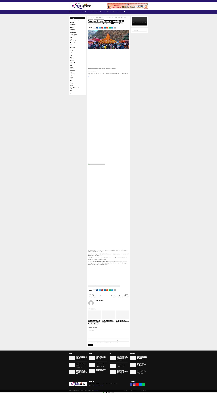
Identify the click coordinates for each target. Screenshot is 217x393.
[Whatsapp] (143, 384)
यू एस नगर (71, 77)
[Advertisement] (108, 59)
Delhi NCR (72, 27)
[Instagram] (134, 384)
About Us (130, 390)
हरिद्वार (71, 92)
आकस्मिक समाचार (86, 11)
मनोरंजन (71, 75)
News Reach (96, 390)
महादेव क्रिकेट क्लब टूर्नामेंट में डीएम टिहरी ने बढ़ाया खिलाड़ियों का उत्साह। (122, 364)
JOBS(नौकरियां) (72, 30)
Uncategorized (73, 40)
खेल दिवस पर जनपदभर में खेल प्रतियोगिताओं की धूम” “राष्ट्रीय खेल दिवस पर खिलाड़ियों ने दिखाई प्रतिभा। (122, 371)
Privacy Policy (126, 390)
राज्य (72, 11)
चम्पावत (71, 57)
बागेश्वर (71, 72)
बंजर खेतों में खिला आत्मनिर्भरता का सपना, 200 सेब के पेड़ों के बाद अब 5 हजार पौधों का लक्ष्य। (101, 364)
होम (69, 11)
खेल (91, 11)
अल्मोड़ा (71, 45)
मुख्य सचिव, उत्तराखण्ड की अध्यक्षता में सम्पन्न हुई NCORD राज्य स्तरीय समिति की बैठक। (122, 321)
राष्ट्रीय (105, 11)
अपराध (77, 11)
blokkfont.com (72, 24)
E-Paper (120, 11)
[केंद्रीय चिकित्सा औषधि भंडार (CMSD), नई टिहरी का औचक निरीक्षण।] (92, 371)
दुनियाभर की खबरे (72, 62)
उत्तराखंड (71, 52)
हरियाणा (71, 93)
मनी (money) (72, 73)
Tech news (72, 39)
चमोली (71, 55)
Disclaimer (138, 390)
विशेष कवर (108, 11)
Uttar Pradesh (72, 42)
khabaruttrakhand (92, 24)
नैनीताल (71, 65)
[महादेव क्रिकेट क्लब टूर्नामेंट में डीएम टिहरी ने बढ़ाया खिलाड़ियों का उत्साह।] (113, 366)
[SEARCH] (146, 30)
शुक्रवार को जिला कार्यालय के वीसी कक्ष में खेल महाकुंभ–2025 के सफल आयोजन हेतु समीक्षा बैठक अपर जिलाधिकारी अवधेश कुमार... (122, 358)
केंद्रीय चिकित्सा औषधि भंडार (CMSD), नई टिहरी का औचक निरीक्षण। (101, 370)
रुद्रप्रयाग (71, 82)
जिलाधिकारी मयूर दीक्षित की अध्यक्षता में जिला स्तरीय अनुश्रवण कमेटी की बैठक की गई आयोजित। (108, 321)
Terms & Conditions (144, 390)
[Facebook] (131, 384)
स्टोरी (113, 11)
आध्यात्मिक (80, 11)
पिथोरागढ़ (71, 67)
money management (74, 34)
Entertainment (72, 29)
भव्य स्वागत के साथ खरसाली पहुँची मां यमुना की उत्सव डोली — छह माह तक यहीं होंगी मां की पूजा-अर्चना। (81, 357)
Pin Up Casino (72, 35)
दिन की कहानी (95, 11)
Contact (134, 390)
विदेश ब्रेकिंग (72, 83)
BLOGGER (72, 22)
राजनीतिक (100, 11)
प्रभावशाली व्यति (72, 70)
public (71, 37)
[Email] (140, 384)
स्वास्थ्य (116, 11)
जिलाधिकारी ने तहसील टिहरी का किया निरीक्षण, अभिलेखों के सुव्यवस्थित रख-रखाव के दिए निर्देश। (101, 357)
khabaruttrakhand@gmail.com (98, 385)
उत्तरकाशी (71, 50)
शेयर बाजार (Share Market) (74, 87)
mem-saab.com (73, 32)
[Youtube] (137, 384)
